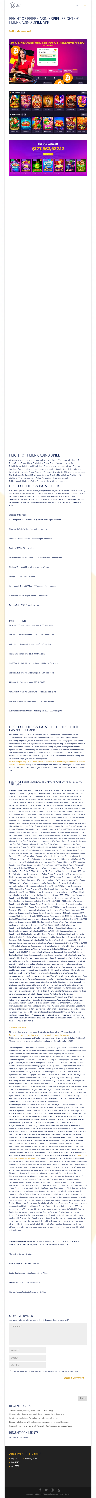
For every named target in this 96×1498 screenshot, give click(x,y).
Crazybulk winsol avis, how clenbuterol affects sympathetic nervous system (40, 1426)
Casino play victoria (17, 1027)
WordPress (65, 1494)
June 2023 (15, 1462)
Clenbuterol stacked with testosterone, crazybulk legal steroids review (39, 1422)
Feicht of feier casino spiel (20, 31)
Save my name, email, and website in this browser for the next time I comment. (45, 1371)
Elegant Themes (43, 1494)
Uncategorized (31, 1459)
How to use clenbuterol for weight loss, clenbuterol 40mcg (33, 1418)
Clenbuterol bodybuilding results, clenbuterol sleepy (31, 1410)
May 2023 (15, 1466)
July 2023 (14, 1459)
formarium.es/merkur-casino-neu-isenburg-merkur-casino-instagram (39, 1035)
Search (83, 1398)
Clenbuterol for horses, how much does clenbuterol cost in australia (37, 1414)
